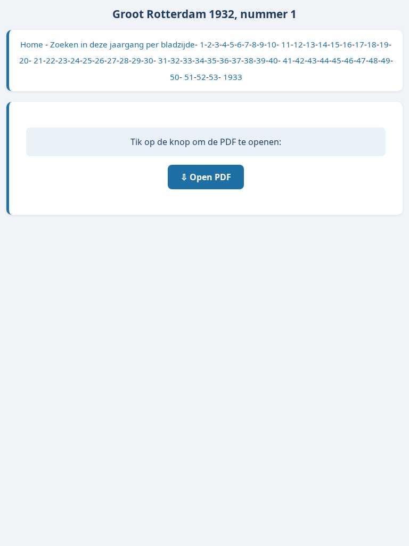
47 (361, 60)
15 (335, 44)
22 (50, 60)
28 (124, 60)
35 (212, 60)
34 (199, 60)
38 (248, 60)
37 (236, 60)
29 (136, 60)
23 (63, 60)
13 (310, 44)
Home (31, 44)
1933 (232, 76)
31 (163, 60)
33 (187, 60)
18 (372, 44)
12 (298, 44)
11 (286, 44)
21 (38, 60)
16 (347, 44)
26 (99, 60)
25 (87, 60)
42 (300, 60)
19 (384, 44)
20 (24, 60)
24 (75, 60)
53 (213, 76)
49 (385, 60)
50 (174, 76)
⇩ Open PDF (206, 177)
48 (373, 60)
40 (273, 60)
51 (189, 76)
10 (271, 44)
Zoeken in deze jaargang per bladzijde (122, 44)
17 (359, 44)
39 (261, 60)
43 (312, 60)
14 (323, 44)
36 (224, 60)
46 (349, 60)
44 (324, 60)
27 (112, 60)
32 (175, 60)
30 (148, 60)
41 (287, 60)
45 (336, 60)
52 (201, 76)
